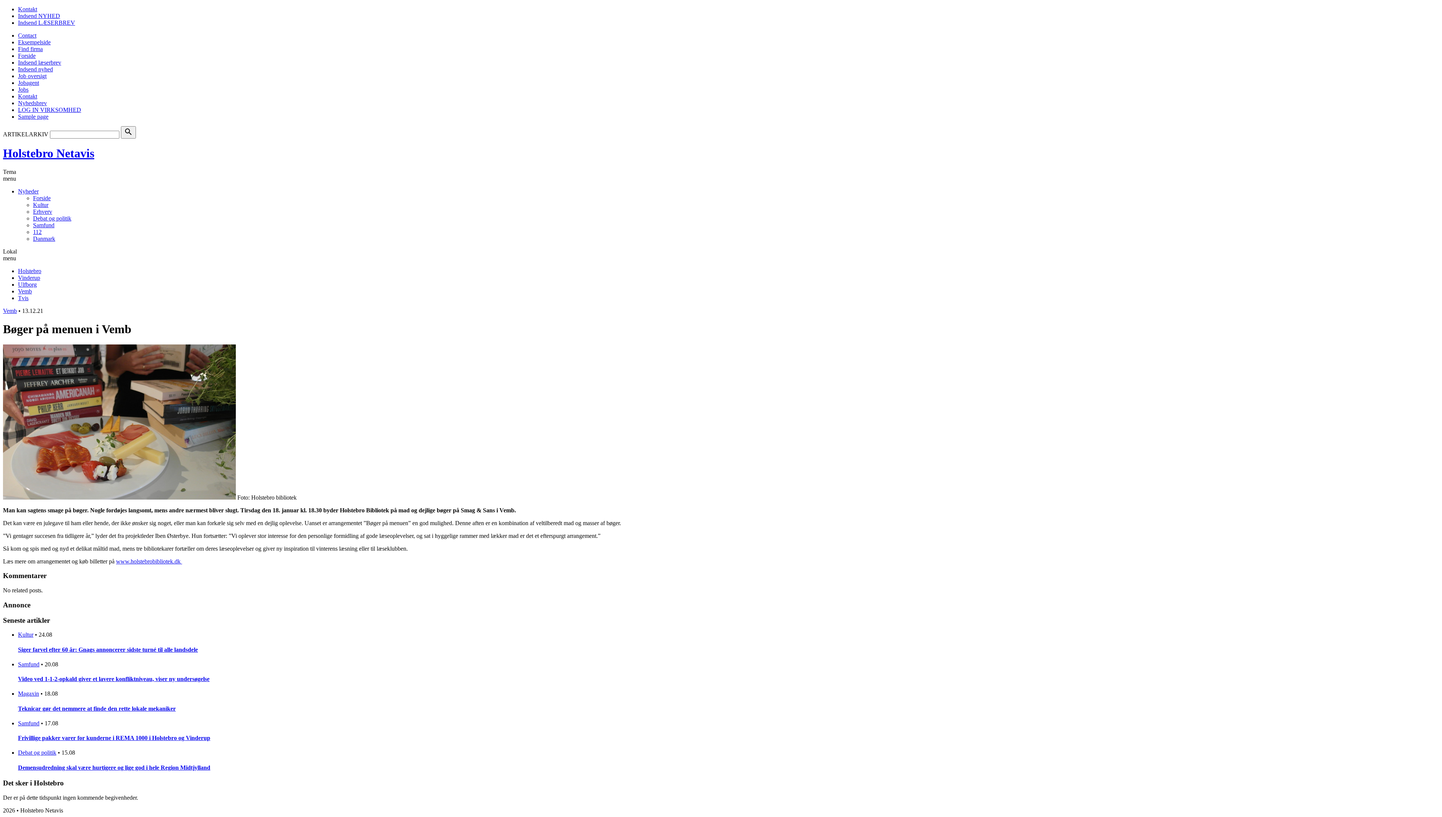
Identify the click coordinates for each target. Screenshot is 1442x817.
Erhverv (42, 211)
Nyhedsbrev (32, 103)
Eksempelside (34, 42)
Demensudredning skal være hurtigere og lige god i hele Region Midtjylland (114, 767)
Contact (27, 35)
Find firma (30, 49)
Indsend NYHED (39, 16)
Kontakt (27, 9)
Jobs (23, 89)
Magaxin (28, 693)
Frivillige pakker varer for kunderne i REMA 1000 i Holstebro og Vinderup (114, 738)
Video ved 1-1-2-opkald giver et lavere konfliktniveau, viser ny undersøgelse (114, 679)
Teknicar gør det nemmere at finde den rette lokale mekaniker (97, 708)
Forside (27, 56)
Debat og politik (52, 218)
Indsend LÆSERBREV (46, 23)
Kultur (40, 205)
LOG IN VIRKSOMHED (49, 110)
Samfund (43, 225)
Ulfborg (27, 284)
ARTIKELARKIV (25, 134)
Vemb (25, 291)
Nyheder (28, 191)
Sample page (33, 116)
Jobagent (28, 83)
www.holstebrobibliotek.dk (149, 561)
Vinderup (29, 278)
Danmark (44, 239)
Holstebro (29, 271)
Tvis (23, 298)
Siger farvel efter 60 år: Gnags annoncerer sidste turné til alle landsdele (108, 649)
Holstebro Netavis (48, 153)
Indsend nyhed (35, 69)
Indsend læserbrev (39, 62)
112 (37, 232)
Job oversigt (32, 76)
